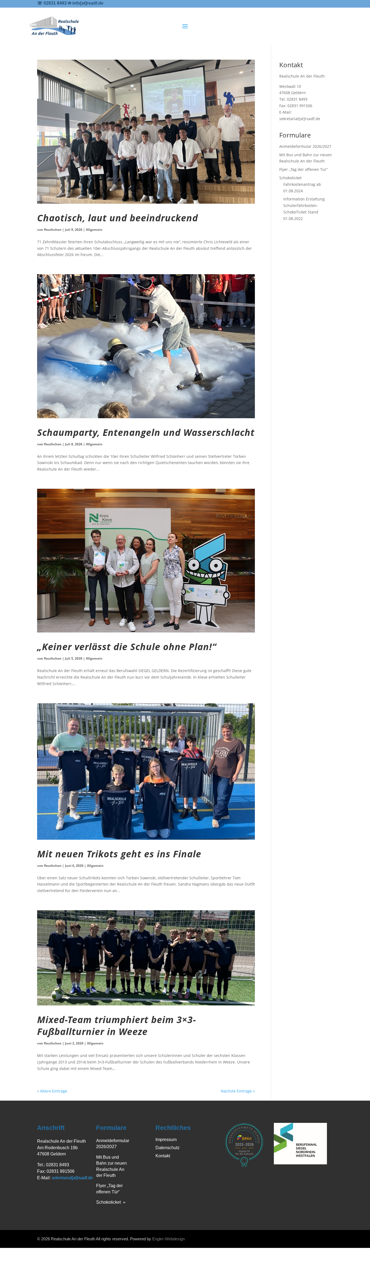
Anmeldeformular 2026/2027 (305, 146)
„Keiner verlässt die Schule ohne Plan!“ (126, 646)
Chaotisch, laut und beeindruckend (117, 218)
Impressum (166, 1140)
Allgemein (94, 229)
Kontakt (162, 1156)
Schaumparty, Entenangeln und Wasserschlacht (146, 432)
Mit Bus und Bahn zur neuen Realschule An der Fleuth (111, 1166)
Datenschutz (167, 1148)
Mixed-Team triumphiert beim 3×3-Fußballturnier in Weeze (116, 1025)
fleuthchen (52, 229)
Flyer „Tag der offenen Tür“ (303, 169)
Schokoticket (290, 177)
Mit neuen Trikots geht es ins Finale (119, 854)
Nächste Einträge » (238, 1091)
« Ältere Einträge (52, 1091)
